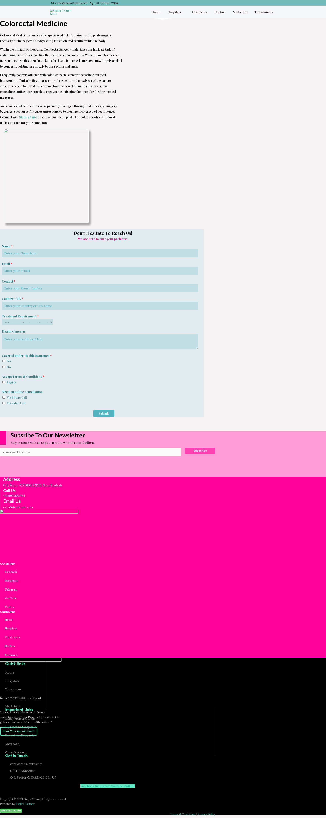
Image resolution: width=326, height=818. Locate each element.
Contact (8, 281)
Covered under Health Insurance (27, 356)
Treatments (199, 12)
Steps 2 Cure (28, 117)
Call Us (9, 490)
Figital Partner (25, 804)
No (9, 367)
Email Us (12, 501)
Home (155, 12)
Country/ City (12, 299)
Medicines (240, 12)
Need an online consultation (22, 392)
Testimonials (263, 12)
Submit (103, 413)
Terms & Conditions (183, 814)
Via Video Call (16, 403)
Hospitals (174, 12)
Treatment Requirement (20, 316)
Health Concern (13, 331)
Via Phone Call (17, 397)
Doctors (219, 12)
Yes (9, 361)
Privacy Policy (206, 814)
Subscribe (200, 450)
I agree (12, 382)
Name (7, 246)
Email (7, 264)
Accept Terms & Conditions (23, 377)
